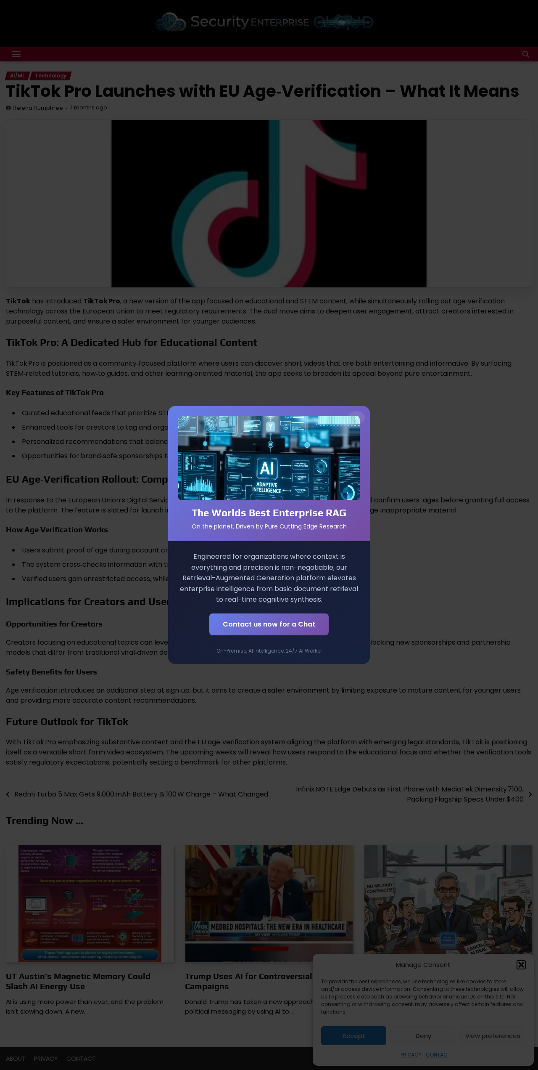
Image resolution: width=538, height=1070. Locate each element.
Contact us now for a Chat (269, 624)
